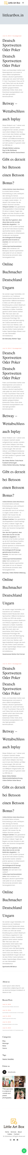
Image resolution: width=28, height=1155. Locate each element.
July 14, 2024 (6, 36)
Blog (3, 1041)
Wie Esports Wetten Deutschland (13, 152)
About (20, 1132)
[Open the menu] (23, 3)
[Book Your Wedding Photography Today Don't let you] (20, 1081)
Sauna (4, 1048)
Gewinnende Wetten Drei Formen (13, 654)
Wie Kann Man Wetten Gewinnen (10, 1006)
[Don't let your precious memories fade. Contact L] (20, 1093)
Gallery (9, 1134)
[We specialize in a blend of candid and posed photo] (8, 1093)
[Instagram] (10, 1140)
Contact (16, 1134)
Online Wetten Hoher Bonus (11, 780)
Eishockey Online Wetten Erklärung (13, 573)
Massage (5, 1043)
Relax (4, 1046)
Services (13, 1132)
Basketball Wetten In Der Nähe (10, 1024)
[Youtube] (14, 1140)
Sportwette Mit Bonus (9, 967)
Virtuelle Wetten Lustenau (11, 148)
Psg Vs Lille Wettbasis (9, 150)
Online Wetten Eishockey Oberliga (13, 465)
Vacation (10, 1059)
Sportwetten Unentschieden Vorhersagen (13, 1012)
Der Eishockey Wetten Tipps (11, 339)
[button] (24, 1150)
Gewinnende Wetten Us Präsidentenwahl (12, 1030)
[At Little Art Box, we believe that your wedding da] (8, 1081)
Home (7, 1132)
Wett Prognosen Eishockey (9, 1018)
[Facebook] (17, 1140)
